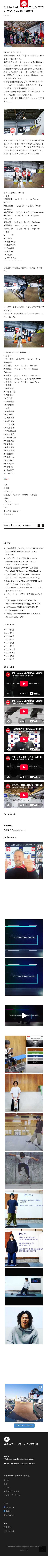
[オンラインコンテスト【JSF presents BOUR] (24, 860)
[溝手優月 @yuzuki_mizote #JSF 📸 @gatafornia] (24, 1364)
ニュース (7, 1487)
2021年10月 (10, 653)
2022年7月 (10, 639)
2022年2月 (10, 643)
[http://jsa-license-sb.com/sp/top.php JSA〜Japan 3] (24, 1054)
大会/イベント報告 (11, 1491)
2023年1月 (10, 633)
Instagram (10, 1515)
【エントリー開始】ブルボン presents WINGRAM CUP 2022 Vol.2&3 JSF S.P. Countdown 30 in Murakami (21, 561)
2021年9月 (10, 656)
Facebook (17, 525)
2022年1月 (10, 646)
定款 (5, 1484)
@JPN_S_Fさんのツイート (15, 830)
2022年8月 (10, 636)
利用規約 (7, 1527)
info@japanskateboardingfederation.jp (19, 1459)
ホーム (6, 1480)
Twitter (27, 525)
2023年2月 (10, 630)
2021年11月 (10, 649)
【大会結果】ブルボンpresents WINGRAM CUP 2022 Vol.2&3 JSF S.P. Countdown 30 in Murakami (25, 551)
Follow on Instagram (25, 1425)
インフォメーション (12, 1495)
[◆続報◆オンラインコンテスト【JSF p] (24, 977)
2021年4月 (10, 659)
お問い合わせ (9, 1531)
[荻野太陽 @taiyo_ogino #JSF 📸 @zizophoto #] (24, 1403)
